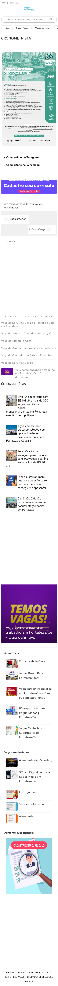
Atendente (26, 816)
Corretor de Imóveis (32, 661)
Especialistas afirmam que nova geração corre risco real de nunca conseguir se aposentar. (32, 482)
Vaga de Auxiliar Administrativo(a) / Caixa (28, 333)
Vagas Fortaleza (38, 972)
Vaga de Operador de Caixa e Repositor (27, 355)
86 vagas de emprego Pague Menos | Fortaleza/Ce (33, 712)
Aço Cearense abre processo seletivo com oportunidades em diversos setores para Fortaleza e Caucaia (26, 433)
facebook (10, 241)
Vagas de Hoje (42, 28)
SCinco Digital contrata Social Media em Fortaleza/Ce (34, 776)
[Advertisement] (29, 281)
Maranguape (11, 207)
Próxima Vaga (37, 229)
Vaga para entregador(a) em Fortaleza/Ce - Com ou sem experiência (35, 693)
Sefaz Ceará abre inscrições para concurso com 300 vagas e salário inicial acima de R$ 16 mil (27, 459)
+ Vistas (10, 316)
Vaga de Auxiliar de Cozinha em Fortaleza (28, 348)
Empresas (47, 316)
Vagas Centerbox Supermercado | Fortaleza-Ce (30, 732)
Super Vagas (22, 28)
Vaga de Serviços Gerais (17, 363)
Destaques (29, 316)
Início (7, 28)
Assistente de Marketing (35, 760)
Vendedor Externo (31, 804)
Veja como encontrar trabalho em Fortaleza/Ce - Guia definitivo (35, 373)
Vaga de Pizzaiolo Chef (16, 341)
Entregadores (28, 792)
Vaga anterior (18, 219)
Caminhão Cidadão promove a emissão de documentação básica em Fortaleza (32, 504)
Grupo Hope (36, 204)
